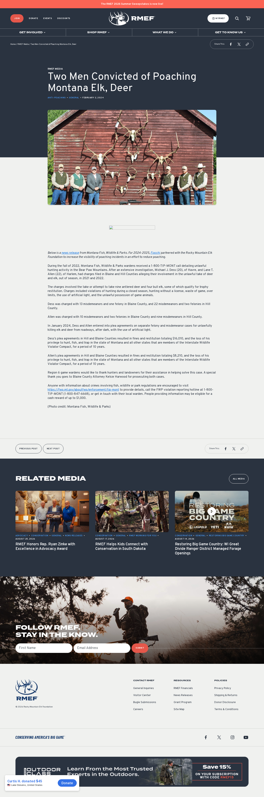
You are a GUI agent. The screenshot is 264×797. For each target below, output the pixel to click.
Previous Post (28, 448)
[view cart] (248, 18)
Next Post (53, 448)
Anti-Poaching (57, 97)
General (74, 97)
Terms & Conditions (226, 709)
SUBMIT (140, 648)
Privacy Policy (222, 688)
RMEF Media (23, 44)
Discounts (63, 18)
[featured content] (132, 772)
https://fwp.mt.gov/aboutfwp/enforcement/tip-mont (83, 390)
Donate (33, 18)
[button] (231, 44)
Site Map (179, 709)
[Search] (237, 18)
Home (13, 44)
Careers (138, 709)
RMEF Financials (183, 688)
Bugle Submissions (144, 702)
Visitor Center (142, 695)
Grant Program (183, 702)
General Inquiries (143, 688)
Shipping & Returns (225, 695)
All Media (239, 479)
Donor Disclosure (225, 702)
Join (17, 18)
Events (47, 18)
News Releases (183, 695)
